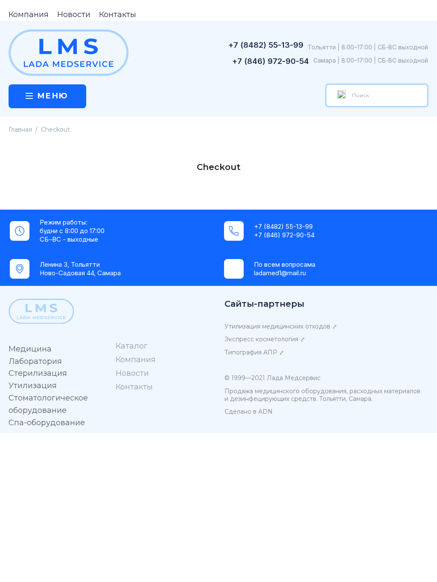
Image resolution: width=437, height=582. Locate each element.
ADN (265, 411)
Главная (20, 129)
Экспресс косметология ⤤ (264, 339)
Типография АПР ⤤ (254, 352)
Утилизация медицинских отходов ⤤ (280, 326)
